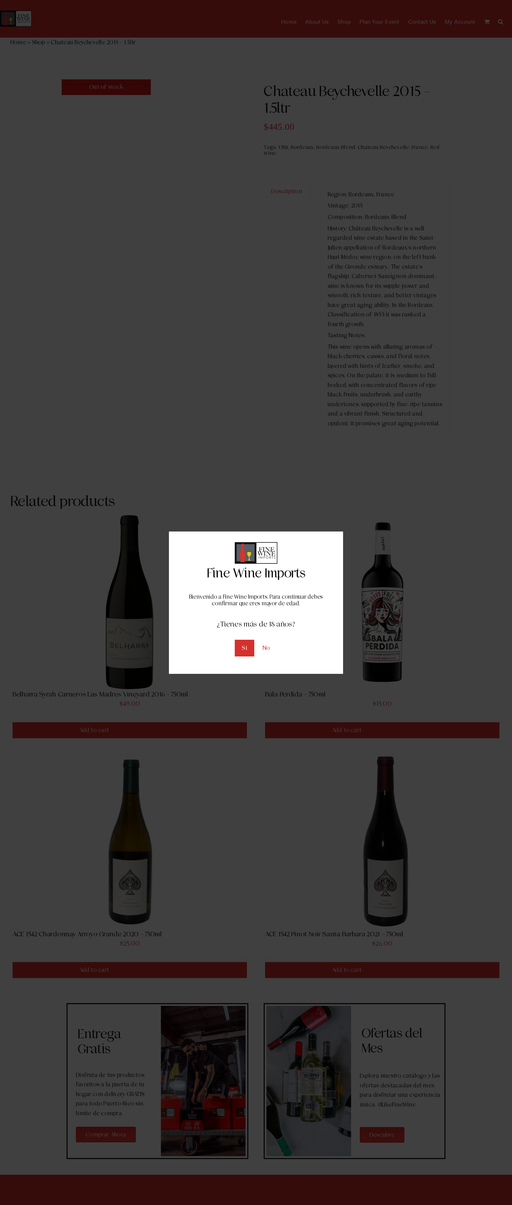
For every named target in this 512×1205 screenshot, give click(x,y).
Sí (244, 648)
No (266, 648)
